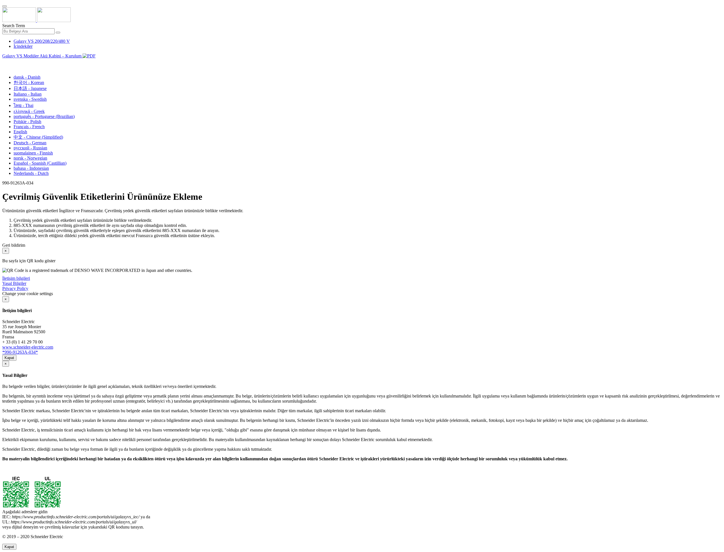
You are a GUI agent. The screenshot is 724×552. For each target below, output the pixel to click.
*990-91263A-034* (20, 352)
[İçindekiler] (4, 62)
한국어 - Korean (29, 82)
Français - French (29, 126)
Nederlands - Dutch (31, 173)
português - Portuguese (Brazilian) (44, 116)
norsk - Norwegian (30, 158)
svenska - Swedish (30, 99)
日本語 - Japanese (30, 88)
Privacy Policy (15, 288)
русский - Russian (30, 147)
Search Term (13, 25)
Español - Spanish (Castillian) (40, 163)
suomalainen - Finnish (33, 153)
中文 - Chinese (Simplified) (38, 137)
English (20, 131)
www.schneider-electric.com (27, 347)
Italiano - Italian (28, 94)
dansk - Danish (27, 77)
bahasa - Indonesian (31, 168)
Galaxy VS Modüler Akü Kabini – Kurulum (42, 55)
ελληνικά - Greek (29, 111)
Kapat (9, 358)
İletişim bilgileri (16, 278)
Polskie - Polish (27, 121)
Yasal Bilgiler (14, 283)
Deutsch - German (30, 142)
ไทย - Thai (23, 105)
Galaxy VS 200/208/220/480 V (42, 41)
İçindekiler (23, 46)
